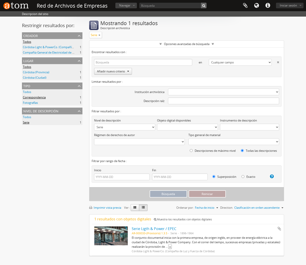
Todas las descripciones (261, 151)
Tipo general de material (204, 135)
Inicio (97, 170)
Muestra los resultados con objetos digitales (184, 219)
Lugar (28, 60)
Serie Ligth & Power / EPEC (154, 228)
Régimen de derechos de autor (114, 135)
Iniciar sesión (288, 5)
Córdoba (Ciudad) (34, 78)
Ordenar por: (185, 208)
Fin (154, 170)
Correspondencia (34, 97)
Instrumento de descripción (238, 120)
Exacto (250, 177)
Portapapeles (245, 5)
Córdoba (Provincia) (36, 72)
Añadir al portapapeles (279, 228)
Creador (30, 35)
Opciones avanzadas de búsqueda (186, 44)
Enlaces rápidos (267, 5)
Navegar (124, 5)
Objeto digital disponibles (174, 120)
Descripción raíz (154, 101)
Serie (26, 122)
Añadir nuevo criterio (111, 71)
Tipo (26, 86)
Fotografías (30, 103)
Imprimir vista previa (107, 208)
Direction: (226, 208)
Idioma (256, 5)
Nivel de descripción (40, 111)
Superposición (226, 177)
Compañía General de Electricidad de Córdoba (53, 52)
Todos (27, 42)
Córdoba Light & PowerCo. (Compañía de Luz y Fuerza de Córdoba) (67, 47)
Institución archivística (149, 92)
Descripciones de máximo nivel (215, 151)
